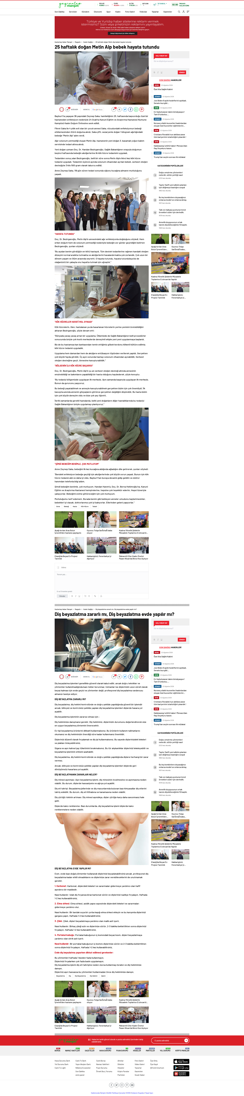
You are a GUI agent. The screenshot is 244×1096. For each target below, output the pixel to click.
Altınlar (121, 1061)
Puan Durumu (122, 1050)
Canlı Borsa (100, 1061)
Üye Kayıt (154, 1064)
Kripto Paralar (182, 1050)
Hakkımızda (95, 1093)
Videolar (143, 11)
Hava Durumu (105, 1050)
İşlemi (103, 976)
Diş (70, 976)
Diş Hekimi (93, 976)
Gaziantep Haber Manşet (63, 42)
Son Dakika (59, 11)
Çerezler (122, 1093)
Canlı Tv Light (60, 1068)
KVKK (128, 1093)
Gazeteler (167, 11)
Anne (58, 506)
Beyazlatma (60, 976)
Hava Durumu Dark (62, 1061)
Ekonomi (98, 11)
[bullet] (89, 596)
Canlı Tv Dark (80, 1061)
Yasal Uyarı (149, 1093)
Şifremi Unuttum (157, 1068)
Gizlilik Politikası (112, 1093)
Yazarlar (155, 11)
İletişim (103, 1093)
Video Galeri (139, 1064)
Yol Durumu (165, 1050)
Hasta (75, 506)
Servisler (73, 11)
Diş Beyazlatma (80, 976)
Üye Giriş (153, 1061)
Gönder (62, 596)
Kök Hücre (84, 506)
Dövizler (121, 1064)
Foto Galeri (130, 11)
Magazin (78, 42)
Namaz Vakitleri (72, 1050)
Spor (108, 11)
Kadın (117, 11)
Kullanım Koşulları (138, 1093)
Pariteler (150, 1050)
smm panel (79, 1075)
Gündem (85, 11)
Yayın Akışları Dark (83, 1064)
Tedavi (94, 506)
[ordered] (85, 596)
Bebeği (66, 506)
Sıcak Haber (140, 1075)
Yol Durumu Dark (61, 1064)
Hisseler (137, 1050)
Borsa (57, 1050)
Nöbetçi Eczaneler (83, 1068)
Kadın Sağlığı (88, 42)
